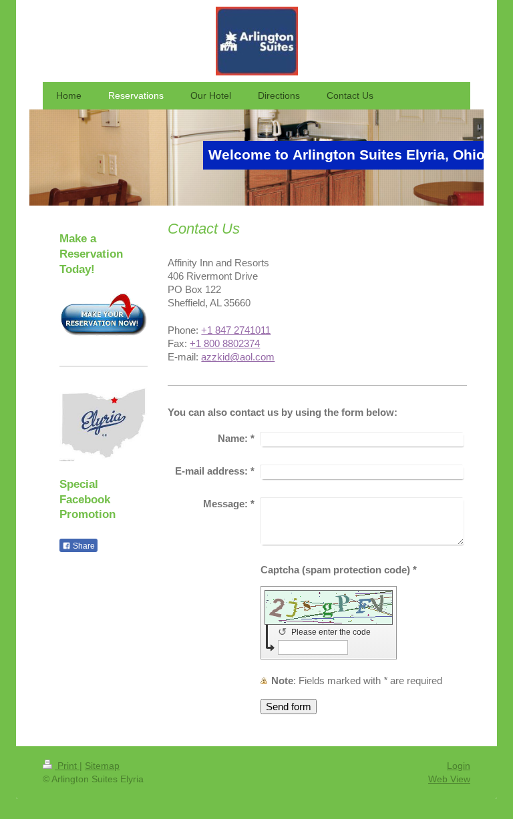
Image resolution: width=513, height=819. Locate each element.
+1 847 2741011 (236, 330)
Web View (449, 779)
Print (67, 765)
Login (458, 765)
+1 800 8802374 (225, 343)
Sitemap (102, 765)
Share (83, 546)
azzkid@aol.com (238, 356)
